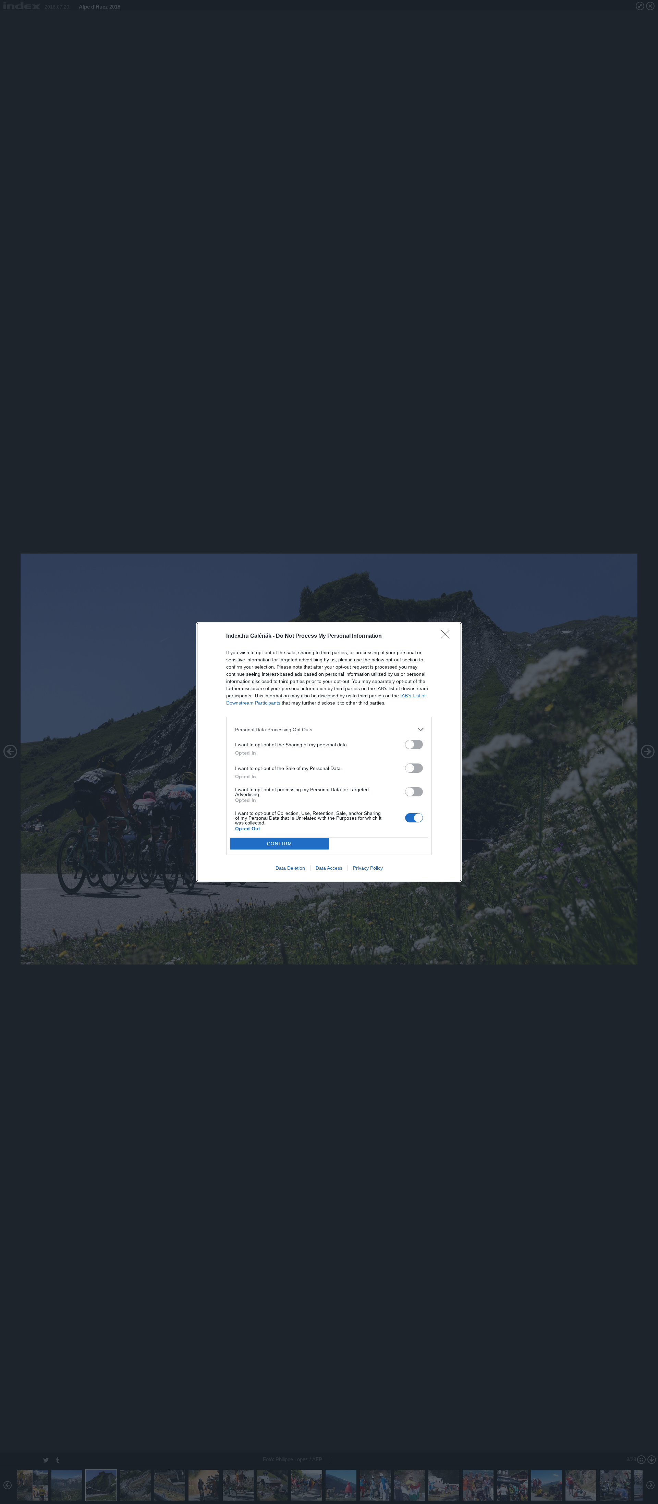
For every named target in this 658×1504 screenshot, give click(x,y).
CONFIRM (279, 843)
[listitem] (329, 729)
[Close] (447, 636)
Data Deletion (290, 868)
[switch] (414, 744)
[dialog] (329, 752)
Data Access (329, 868)
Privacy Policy (368, 868)
